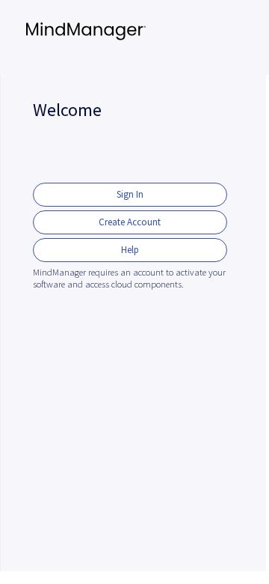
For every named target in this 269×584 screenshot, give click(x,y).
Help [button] (130, 249)
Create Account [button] (130, 222)
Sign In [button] (130, 194)
